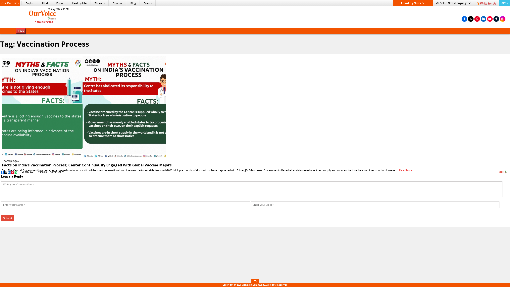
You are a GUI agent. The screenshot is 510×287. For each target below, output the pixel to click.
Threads (100, 3)
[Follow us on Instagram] (502, 19)
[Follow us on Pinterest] (477, 19)
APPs (504, 3)
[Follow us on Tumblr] (496, 19)
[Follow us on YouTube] (490, 19)
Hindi (45, 3)
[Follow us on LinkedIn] (483, 19)
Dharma (118, 3)
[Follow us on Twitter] (471, 19)
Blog (133, 3)
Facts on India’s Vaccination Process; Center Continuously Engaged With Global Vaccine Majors (87, 165)
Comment (55, 171)
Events (148, 3)
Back (21, 31)
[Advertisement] (255, 17)
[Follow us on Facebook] (464, 19)
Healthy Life (79, 3)
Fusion (60, 3)
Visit (501, 171)
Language (454, 3)
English (30, 3)
